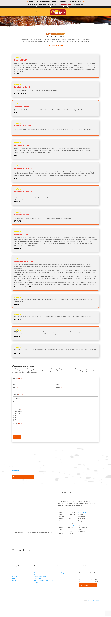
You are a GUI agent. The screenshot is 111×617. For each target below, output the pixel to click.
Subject (18, 395)
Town (14, 402)
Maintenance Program (40, 576)
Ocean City (71, 525)
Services (24, 12)
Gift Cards (17, 12)
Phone (60, 387)
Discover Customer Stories (22, 477)
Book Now (9, 12)
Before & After (34, 12)
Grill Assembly (38, 575)
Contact (85, 12)
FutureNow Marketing (93, 600)
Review (17, 423)
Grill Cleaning (37, 578)
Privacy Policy (60, 573)
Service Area (44, 12)
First (14, 384)
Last (57, 384)
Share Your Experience (55, 45)
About (80, 12)
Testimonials (72, 12)
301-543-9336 (94, 12)
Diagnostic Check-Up (39, 582)
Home (13, 582)
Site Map (59, 575)
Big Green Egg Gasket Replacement (43, 580)
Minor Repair (37, 573)
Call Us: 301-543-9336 (88, 585)
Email (17, 387)
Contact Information (85, 566)
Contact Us (63, 550)
